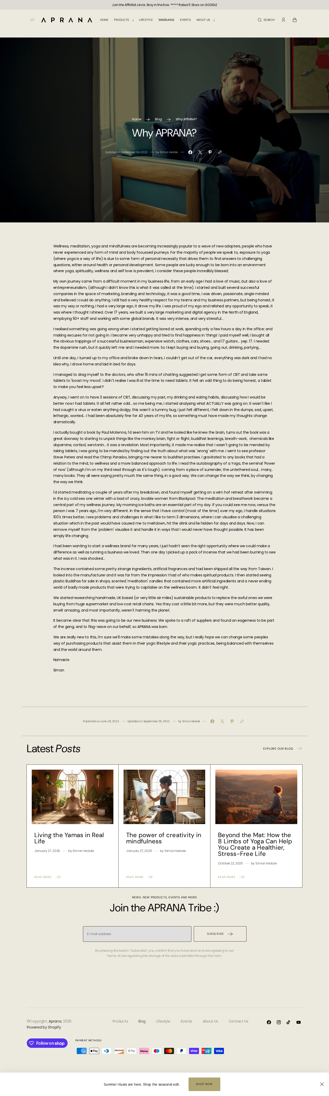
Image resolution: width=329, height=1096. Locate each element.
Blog (158, 119)
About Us (210, 1021)
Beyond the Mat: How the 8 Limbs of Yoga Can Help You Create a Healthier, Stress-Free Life (255, 844)
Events (186, 1021)
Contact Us (238, 1021)
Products (120, 1021)
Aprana (55, 1021)
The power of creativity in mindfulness (163, 838)
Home (136, 119)
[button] (266, 19)
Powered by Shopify (44, 1027)
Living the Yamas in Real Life (69, 838)
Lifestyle (163, 1021)
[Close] (322, 1084)
